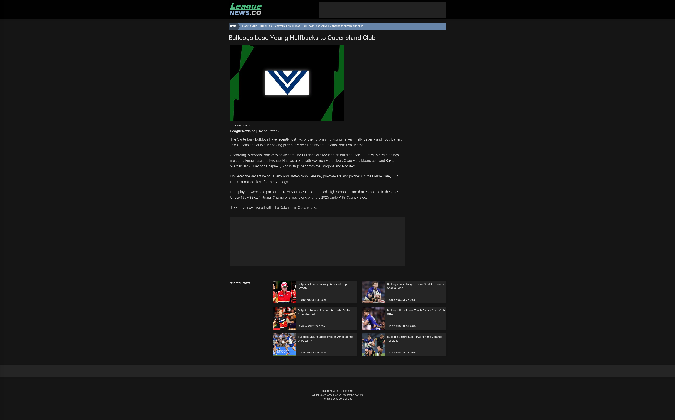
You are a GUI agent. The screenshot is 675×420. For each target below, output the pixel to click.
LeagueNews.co (242, 131)
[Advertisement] (382, 10)
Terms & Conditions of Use (337, 398)
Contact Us (347, 390)
